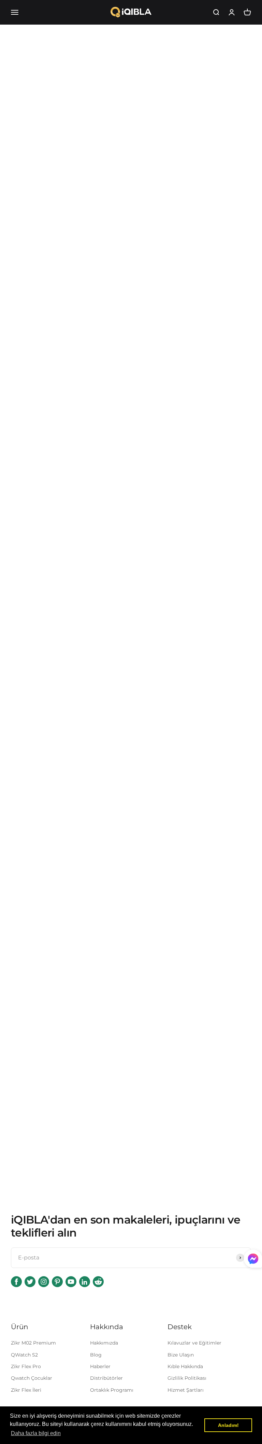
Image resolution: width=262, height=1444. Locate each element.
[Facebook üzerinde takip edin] (16, 1281)
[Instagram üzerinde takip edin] (43, 1281)
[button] (36, 1433)
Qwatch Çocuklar (31, 1378)
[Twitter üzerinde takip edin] (30, 1281)
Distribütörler (106, 1378)
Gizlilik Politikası (187, 1378)
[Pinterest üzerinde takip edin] (57, 1281)
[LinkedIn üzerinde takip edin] (84, 1281)
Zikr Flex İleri (26, 1390)
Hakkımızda (104, 1343)
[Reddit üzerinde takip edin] (98, 1281)
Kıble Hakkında (185, 1366)
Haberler (100, 1366)
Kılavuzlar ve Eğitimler (194, 1343)
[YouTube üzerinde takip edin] (71, 1281)
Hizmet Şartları (186, 1390)
